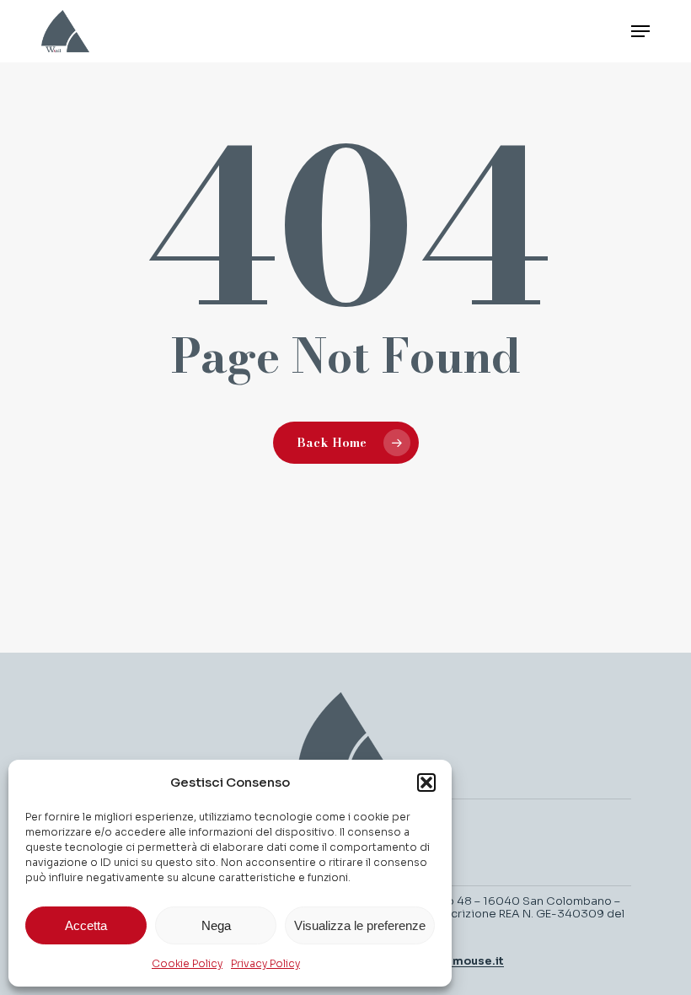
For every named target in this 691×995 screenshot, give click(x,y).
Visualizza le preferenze (360, 925)
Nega (216, 925)
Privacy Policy (265, 963)
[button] (426, 782)
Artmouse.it (469, 961)
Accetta (86, 925)
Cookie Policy (187, 963)
